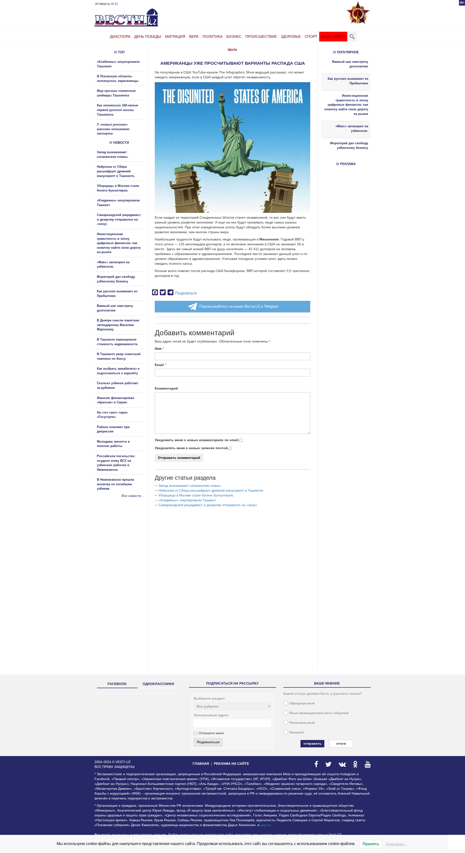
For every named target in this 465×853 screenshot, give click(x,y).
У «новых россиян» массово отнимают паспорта (113, 129)
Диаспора (120, 36)
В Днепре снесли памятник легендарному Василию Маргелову (118, 325)
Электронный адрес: (211, 715)
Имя (158, 349)
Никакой (296, 732)
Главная (201, 763)
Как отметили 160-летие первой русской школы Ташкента (117, 110)
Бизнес (233, 36)
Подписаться (208, 742)
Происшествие (261, 36)
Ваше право (333, 36)
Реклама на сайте (231, 763)
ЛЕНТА (232, 50)
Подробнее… (396, 844)
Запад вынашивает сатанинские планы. (190, 485)
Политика (212, 36)
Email (159, 365)
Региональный (302, 723)
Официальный (302, 703)
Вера (194, 36)
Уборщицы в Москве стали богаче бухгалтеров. (196, 495)
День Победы (147, 36)
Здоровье (291, 36)
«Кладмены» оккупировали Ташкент (187, 500)
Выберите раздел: (209, 698)
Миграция (175, 36)
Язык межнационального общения (319, 713)
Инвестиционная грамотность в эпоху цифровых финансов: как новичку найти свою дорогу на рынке (119, 243)
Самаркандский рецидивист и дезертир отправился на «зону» (207, 505)
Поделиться (186, 293)
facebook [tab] (117, 684)
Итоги (341, 743)
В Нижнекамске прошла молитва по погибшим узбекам (115, 484)
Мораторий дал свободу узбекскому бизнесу (349, 145)
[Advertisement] (123, 550)
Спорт (311, 36)
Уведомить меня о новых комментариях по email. (197, 440)
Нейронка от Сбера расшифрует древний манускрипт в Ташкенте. (211, 490)
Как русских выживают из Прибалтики (348, 81)
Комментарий (166, 388)
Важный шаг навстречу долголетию (350, 64)
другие (265, 825)
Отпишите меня (211, 733)
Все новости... (133, 496)
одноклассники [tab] (158, 684)
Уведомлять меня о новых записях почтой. (192, 448)
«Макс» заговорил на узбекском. (351, 128)
